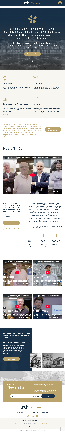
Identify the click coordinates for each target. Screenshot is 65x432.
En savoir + (6, 92)
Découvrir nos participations (53, 129)
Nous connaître (32, 54)
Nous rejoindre (11, 359)
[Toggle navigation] (60, 2)
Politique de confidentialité (37, 430)
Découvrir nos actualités (12, 228)
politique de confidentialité (40, 389)
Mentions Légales (24, 430)
